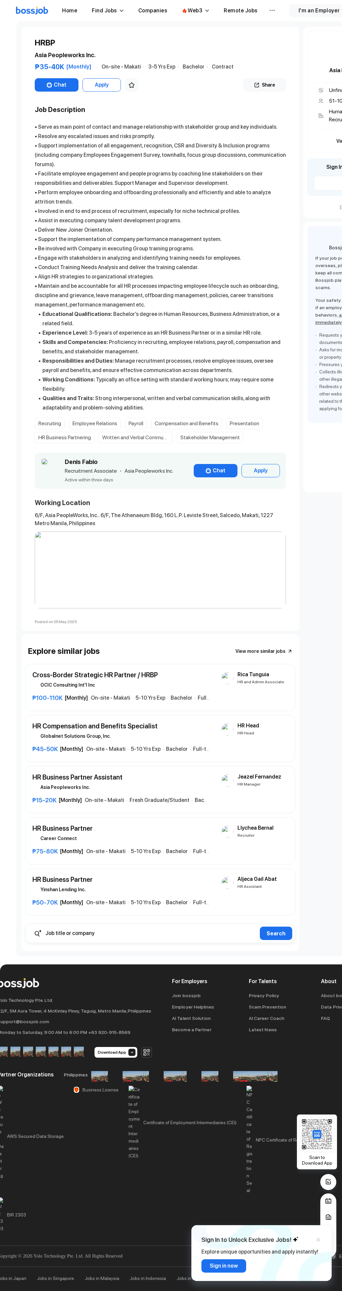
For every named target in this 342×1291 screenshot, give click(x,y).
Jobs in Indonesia (148, 1278)
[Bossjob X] (53, 1052)
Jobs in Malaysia (102, 1278)
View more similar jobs (260, 651)
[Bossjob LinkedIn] (15, 1052)
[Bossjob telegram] (79, 1052)
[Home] (32, 11)
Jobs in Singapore (55, 1278)
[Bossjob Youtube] (41, 1052)
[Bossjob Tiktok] (66, 1052)
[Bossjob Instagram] (28, 1052)
